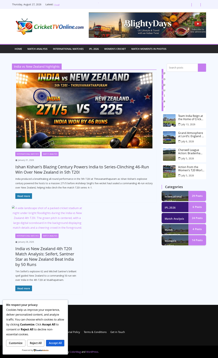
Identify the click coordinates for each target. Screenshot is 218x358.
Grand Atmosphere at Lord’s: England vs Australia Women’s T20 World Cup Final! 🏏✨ (191, 134)
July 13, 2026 (188, 124)
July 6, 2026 (187, 141)
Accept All (55, 343)
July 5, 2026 (187, 158)
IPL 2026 (94, 48)
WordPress (92, 351)
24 (197, 218)
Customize (15, 343)
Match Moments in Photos (148, 48)
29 (197, 195)
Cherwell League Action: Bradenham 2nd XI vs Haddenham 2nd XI (190, 151)
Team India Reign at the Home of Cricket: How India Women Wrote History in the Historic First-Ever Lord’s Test (191, 117)
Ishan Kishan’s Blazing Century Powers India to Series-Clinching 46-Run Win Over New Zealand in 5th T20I (82, 169)
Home (18, 48)
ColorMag (75, 351)
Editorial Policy (71, 332)
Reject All (36, 343)
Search (202, 68)
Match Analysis (37, 48)
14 (197, 240)
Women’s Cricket (115, 48)
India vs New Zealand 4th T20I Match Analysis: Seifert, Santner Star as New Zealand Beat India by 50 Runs (44, 256)
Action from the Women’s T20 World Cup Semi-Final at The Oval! (191, 168)
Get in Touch (117, 332)
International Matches (68, 48)
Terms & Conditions (95, 332)
